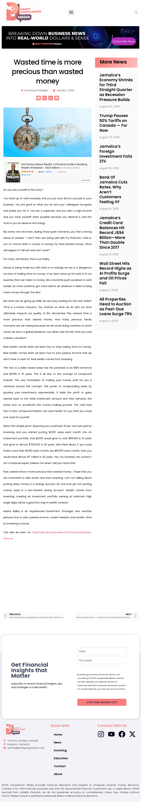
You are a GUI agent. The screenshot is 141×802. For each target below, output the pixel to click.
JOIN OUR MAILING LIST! (102, 702)
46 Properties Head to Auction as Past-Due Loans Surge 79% (115, 307)
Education (61, 758)
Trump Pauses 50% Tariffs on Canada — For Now (113, 123)
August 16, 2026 (109, 208)
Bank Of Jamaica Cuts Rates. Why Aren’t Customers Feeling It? (113, 190)
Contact (60, 766)
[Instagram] (100, 734)
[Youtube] (111, 734)
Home (58, 735)
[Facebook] (121, 734)
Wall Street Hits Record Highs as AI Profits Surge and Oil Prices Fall (115, 273)
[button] (71, 12)
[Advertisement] (47, 571)
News (57, 742)
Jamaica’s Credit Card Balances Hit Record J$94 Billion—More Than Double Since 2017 (112, 232)
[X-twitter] (132, 734)
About (58, 774)
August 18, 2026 (109, 168)
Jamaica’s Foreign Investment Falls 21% (115, 154)
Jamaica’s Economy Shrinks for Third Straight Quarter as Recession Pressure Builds (116, 87)
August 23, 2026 (109, 106)
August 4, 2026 (108, 320)
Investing (60, 750)
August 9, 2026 (108, 290)
